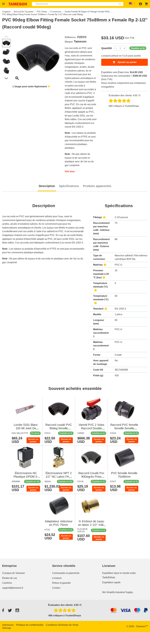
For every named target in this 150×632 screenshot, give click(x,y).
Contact (56, 588)
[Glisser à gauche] (57, 58)
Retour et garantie (61, 583)
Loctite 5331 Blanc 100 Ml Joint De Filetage (26, 428)
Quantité (106, 48)
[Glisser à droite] (17, 58)
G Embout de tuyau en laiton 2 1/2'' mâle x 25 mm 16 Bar (91, 525)
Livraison (57, 578)
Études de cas (9, 578)
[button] (4, 4)
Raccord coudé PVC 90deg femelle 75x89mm (58, 428)
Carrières (7, 583)
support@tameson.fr (12, 588)
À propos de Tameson (13, 573)
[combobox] (77, 4)
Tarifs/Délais (108, 577)
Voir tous (70, 171)
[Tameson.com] (17, 4)
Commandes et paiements (65, 573)
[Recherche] (120, 4)
